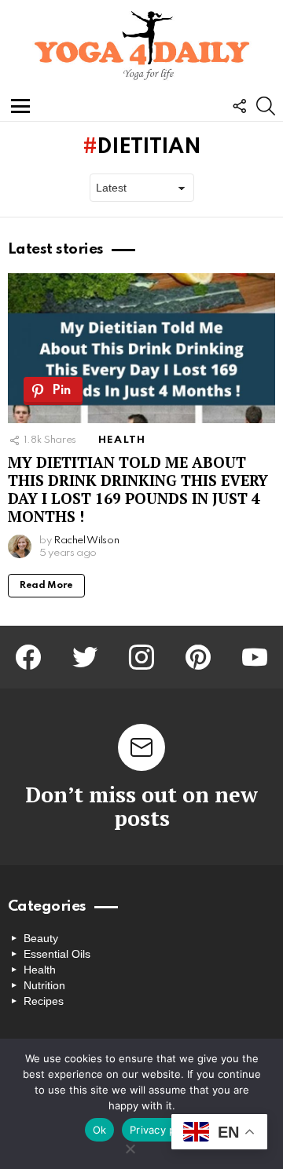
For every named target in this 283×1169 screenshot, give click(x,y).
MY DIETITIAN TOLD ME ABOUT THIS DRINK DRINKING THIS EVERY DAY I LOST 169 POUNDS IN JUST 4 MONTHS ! (138, 489)
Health (121, 440)
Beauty (41, 938)
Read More (46, 585)
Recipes (44, 1001)
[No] (130, 1147)
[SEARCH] (265, 106)
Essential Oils (57, 954)
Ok (100, 1129)
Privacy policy (164, 1129)
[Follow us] (239, 106)
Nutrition (44, 985)
